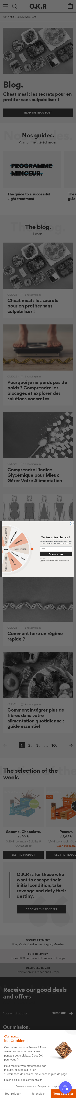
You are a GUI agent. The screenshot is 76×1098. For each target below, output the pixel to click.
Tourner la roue (56, 554)
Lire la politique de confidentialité (23, 1080)
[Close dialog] (71, 523)
